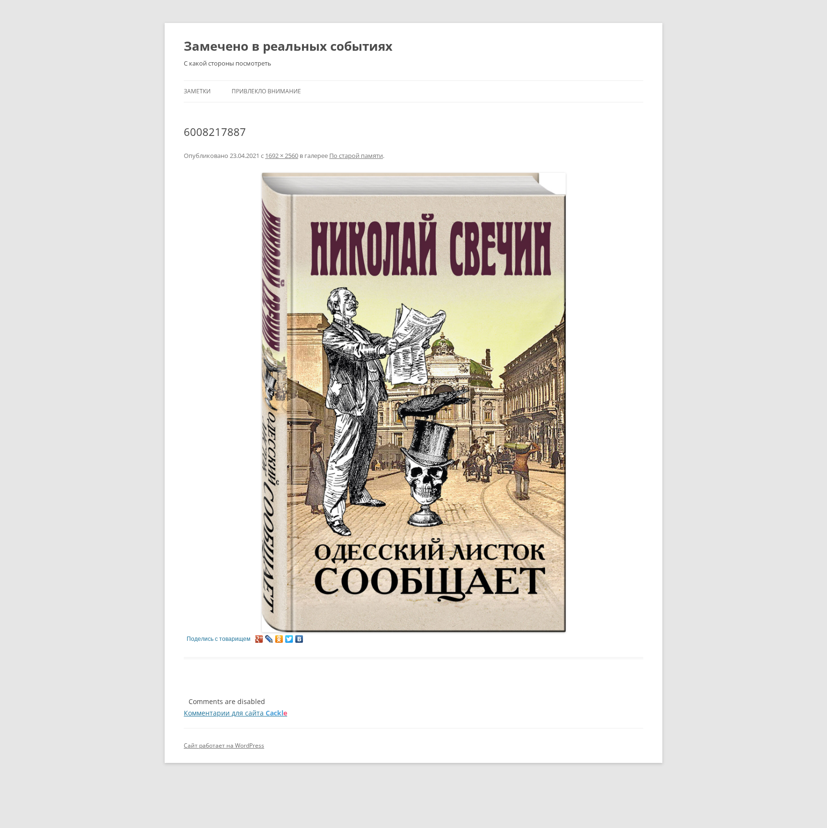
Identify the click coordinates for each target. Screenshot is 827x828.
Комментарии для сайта (235, 712)
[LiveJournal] (269, 639)
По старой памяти (356, 155)
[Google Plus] (259, 639)
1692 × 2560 (281, 155)
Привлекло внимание (266, 91)
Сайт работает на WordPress (224, 745)
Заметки (197, 91)
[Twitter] (289, 639)
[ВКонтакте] (299, 639)
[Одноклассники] (279, 639)
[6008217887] (413, 402)
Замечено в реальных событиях (288, 46)
